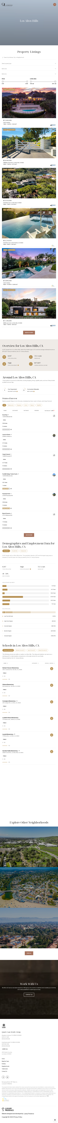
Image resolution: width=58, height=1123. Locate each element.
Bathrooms (4, 68)
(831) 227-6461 (5, 1037)
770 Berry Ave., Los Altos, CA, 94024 (10, 736)
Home (3, 1058)
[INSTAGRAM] (3, 1077)
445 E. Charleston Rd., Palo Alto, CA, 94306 (12, 669)
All (5, 405)
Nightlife (39, 405)
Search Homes (29, 332)
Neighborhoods (5, 1066)
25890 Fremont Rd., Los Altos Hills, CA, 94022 (12, 752)
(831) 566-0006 (5, 1044)
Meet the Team (5, 1061)
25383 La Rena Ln (7, 436)
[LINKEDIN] (7, 1077)
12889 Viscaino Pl (7, 456)
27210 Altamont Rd (7, 515)
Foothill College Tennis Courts (9, 474)
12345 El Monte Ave (7, 475)
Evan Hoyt (5, 414)
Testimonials (5, 1068)
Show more (29, 535)
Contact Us (29, 994)
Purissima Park (6, 493)
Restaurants (11, 405)
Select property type (6, 63)
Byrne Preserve (6, 513)
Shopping (20, 405)
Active (26, 405)
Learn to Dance (6, 434)
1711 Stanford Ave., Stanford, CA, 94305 (11, 719)
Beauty (33, 405)
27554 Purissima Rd (7, 495)
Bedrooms (4, 74)
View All (29, 953)
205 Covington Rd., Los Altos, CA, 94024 (11, 702)
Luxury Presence (29, 1113)
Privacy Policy (18, 1117)
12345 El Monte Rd (7, 416)
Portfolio (4, 1063)
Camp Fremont (6, 454)
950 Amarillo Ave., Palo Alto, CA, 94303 (11, 686)
